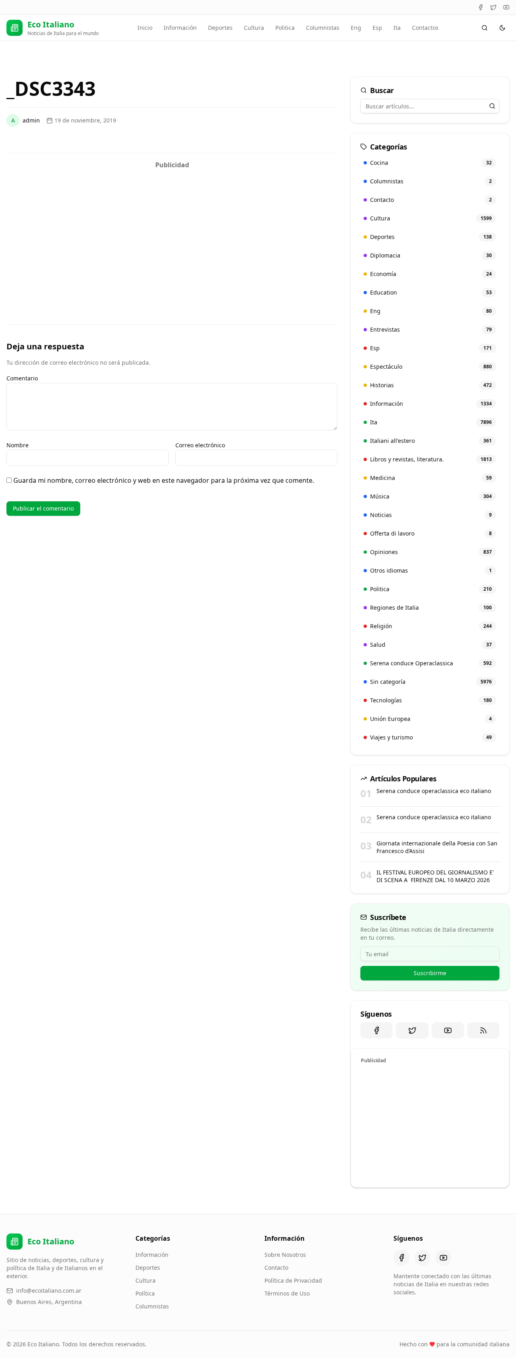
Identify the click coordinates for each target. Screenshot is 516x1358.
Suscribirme (430, 973)
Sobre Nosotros (285, 1254)
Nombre (17, 445)
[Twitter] (493, 7)
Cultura (254, 27)
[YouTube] (506, 7)
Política (145, 1293)
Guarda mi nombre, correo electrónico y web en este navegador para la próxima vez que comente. (163, 480)
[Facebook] (480, 7)
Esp (377, 27)
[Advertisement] (171, 229)
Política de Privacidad (293, 1280)
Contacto (276, 1267)
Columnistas (322, 27)
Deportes (220, 27)
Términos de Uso (287, 1293)
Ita (397, 27)
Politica (285, 27)
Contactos (425, 27)
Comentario (22, 378)
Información (180, 27)
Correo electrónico (200, 445)
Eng (356, 27)
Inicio (144, 27)
